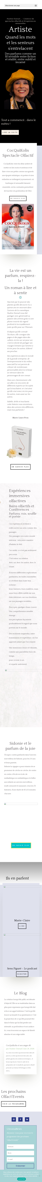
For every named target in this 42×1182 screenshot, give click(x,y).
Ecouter (22, 974)
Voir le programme (13, 1104)
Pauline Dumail (15, 1049)
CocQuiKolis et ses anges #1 (18, 1045)
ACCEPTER (21, 1179)
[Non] (40, 1176)
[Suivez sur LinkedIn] (27, 1119)
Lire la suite (10, 132)
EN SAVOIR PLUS (17, 198)
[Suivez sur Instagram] (14, 1119)
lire (22, 926)
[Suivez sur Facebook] (20, 1119)
